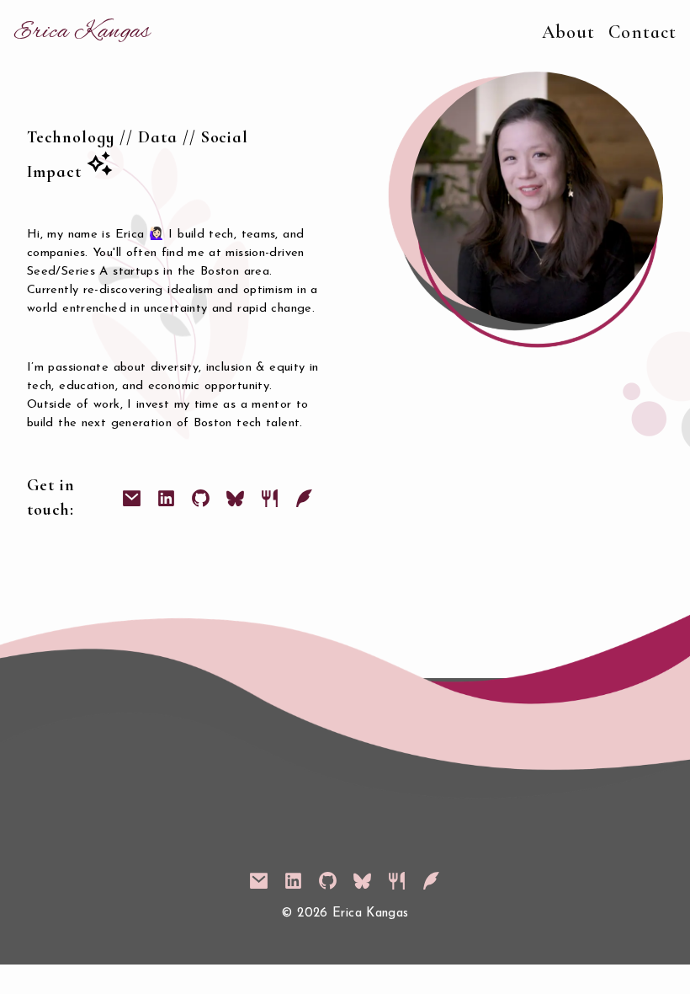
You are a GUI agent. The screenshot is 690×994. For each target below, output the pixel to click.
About (568, 32)
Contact (642, 32)
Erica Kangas (82, 32)
